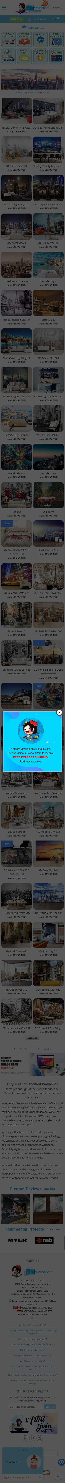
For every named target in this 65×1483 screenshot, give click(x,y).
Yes (39, 761)
